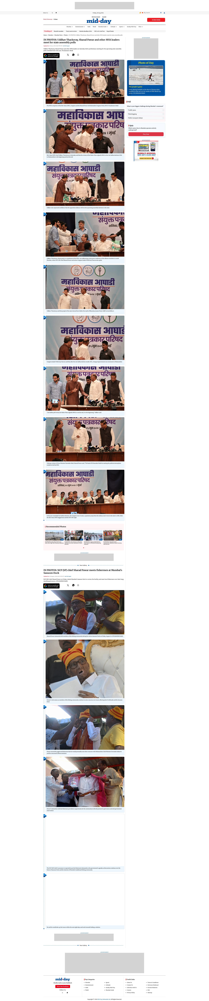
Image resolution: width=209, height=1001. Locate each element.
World (94, 26)
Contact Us (130, 985)
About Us (129, 982)
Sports (121, 26)
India (89, 26)
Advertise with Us (132, 987)
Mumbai (69, 26)
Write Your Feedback (63, 986)
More (140, 26)
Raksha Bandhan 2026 (85, 31)
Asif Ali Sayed (66, 45)
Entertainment (79, 26)
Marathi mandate (58, 31)
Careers (129, 990)
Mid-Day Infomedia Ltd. (104, 999)
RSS (149, 990)
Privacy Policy (131, 992)
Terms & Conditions (153, 982)
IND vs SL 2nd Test (99, 31)
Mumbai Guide (102, 26)
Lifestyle (113, 26)
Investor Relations (152, 987)
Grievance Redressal (153, 985)
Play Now (146, 134)
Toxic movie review (71, 31)
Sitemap (150, 992)
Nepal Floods (110, 31)
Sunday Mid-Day (131, 26)
